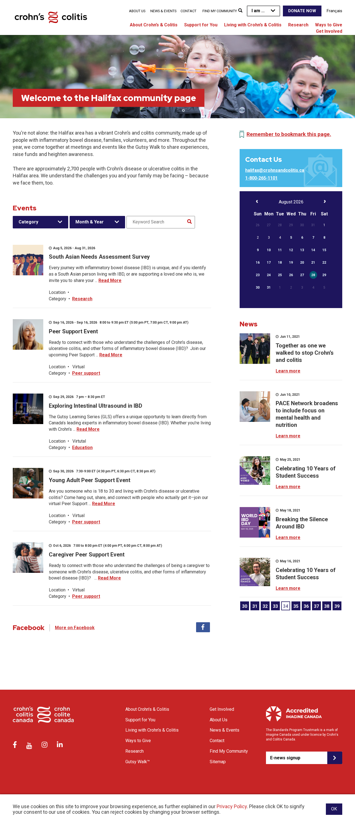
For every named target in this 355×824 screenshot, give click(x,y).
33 (275, 606)
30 (244, 606)
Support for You (200, 24)
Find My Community (219, 11)
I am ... (258, 10)
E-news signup (285, 757)
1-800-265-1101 (261, 178)
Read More (109, 280)
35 (295, 606)
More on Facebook (75, 627)
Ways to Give (328, 24)
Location (57, 292)
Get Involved (329, 31)
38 (326, 606)
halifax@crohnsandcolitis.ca (274, 170)
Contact (188, 11)
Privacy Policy (232, 806)
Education (82, 447)
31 (254, 606)
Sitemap (218, 761)
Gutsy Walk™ (137, 761)
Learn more (288, 371)
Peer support (86, 373)
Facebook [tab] (203, 627)
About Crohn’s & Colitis (154, 24)
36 (306, 606)
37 (316, 606)
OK (334, 809)
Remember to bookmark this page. (289, 134)
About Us (137, 11)
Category (28, 222)
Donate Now (302, 10)
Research (298, 24)
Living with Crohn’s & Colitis (253, 24)
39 (336, 606)
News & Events (163, 11)
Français (334, 10)
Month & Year (89, 222)
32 (265, 606)
